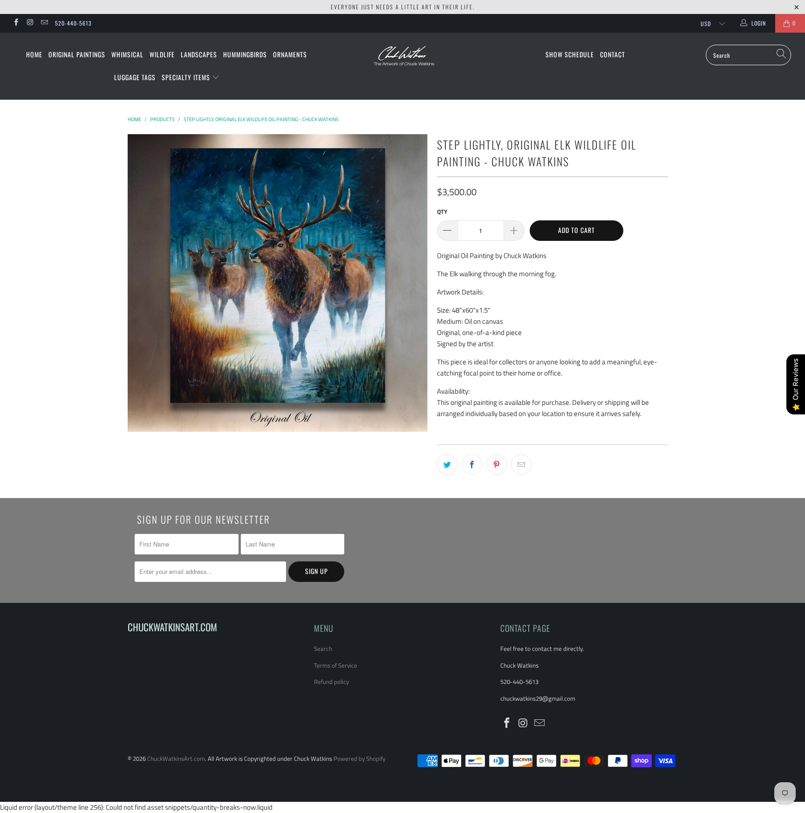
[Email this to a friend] (521, 464)
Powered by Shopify (359, 758)
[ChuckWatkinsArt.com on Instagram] (30, 23)
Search (323, 648)
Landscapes (199, 54)
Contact (612, 54)
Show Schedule (570, 54)
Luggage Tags (135, 77)
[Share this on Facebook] (472, 464)
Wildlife (162, 54)
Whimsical (127, 54)
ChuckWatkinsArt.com (176, 758)
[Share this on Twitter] (447, 464)
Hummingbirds (245, 54)
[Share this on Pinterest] (496, 464)
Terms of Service (335, 665)
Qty (442, 211)
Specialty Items (187, 77)
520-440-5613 (73, 23)
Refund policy (331, 681)
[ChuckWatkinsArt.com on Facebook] (16, 23)
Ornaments (290, 54)
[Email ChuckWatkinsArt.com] (44, 23)
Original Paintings (76, 54)
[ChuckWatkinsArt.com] (402, 62)
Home (34, 54)
